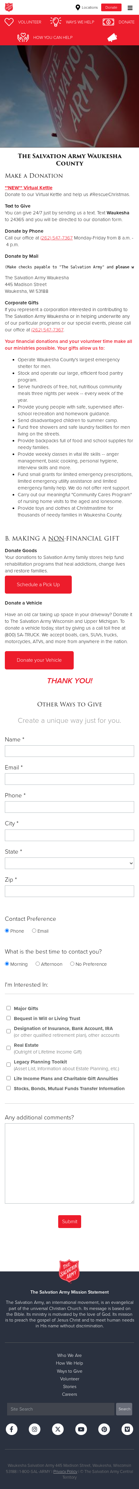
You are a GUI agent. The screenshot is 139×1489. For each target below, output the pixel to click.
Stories (69, 1386)
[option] (69, 89)
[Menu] (128, 7)
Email (42, 931)
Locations (89, 7)
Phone (17, 931)
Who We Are (69, 1355)
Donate (111, 7)
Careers (69, 1394)
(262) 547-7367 (56, 238)
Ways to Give (69, 1371)
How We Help (69, 1363)
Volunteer (69, 1379)
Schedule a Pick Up (38, 584)
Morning (19, 964)
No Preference (91, 964)
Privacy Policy (65, 1471)
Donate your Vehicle (39, 660)
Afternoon (51, 964)
